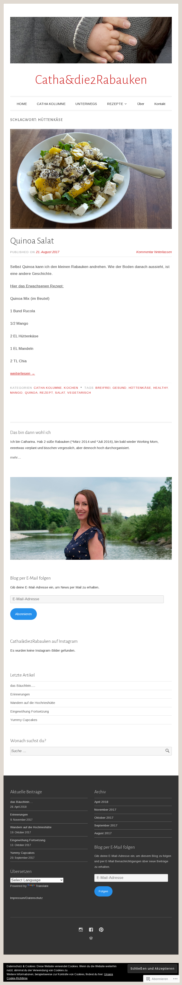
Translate (42, 886)
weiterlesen (22, 373)
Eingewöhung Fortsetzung (29, 711)
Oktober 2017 (103, 817)
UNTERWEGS (86, 104)
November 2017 (105, 809)
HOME (22, 104)
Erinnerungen (20, 694)
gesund (120, 387)
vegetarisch (79, 392)
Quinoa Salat (32, 240)
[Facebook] (91, 929)
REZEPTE (115, 104)
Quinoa (31, 392)
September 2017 (105, 825)
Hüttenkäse (140, 387)
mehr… (15, 457)
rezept (46, 392)
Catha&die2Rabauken (91, 80)
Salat (60, 392)
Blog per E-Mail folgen (30, 578)
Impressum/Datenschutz (26, 898)
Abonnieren (23, 614)
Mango (16, 392)
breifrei (103, 387)
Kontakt (159, 104)
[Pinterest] (101, 929)
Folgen (103, 891)
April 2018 (101, 802)
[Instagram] (80, 929)
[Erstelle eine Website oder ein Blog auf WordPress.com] (91, 938)
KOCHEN (71, 387)
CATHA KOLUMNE (51, 104)
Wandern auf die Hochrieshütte (32, 703)
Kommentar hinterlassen (154, 252)
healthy (160, 387)
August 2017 (103, 833)
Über (140, 104)
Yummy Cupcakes (23, 720)
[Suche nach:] (91, 751)
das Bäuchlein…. (22, 685)
